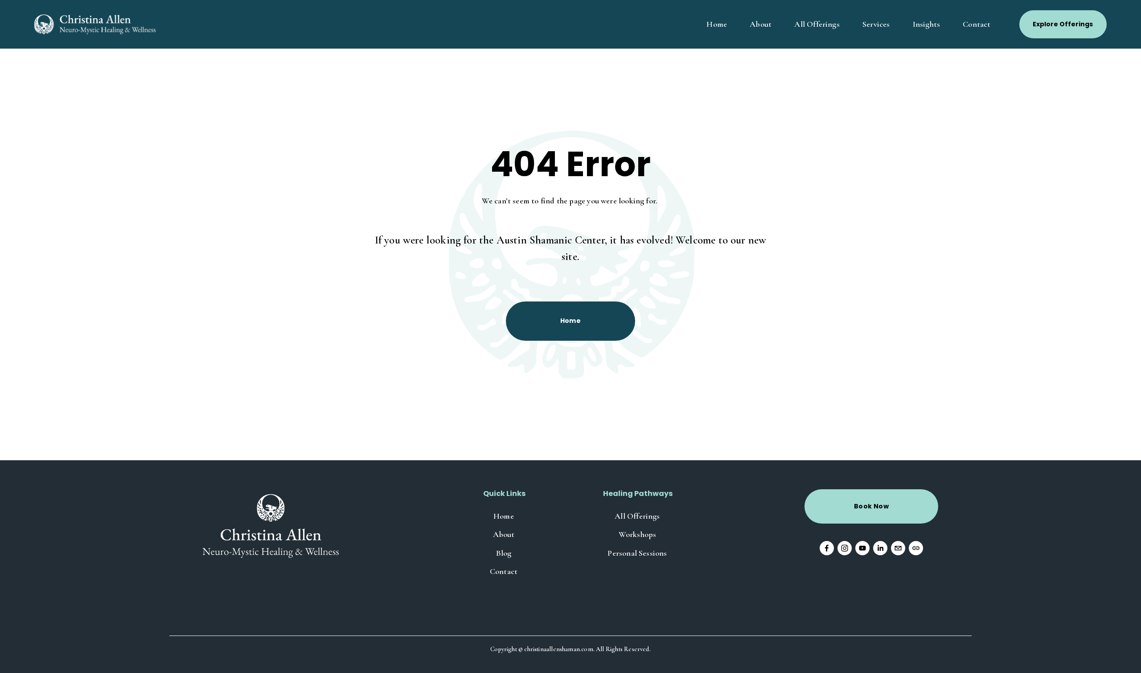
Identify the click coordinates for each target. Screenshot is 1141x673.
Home (716, 24)
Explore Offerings (1063, 24)
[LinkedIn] (880, 548)
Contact (976, 24)
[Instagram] (844, 548)
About (761, 24)
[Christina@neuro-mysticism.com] (898, 548)
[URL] (916, 548)
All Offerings (816, 24)
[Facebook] (827, 548)
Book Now (871, 506)
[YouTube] (862, 548)
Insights (926, 24)
